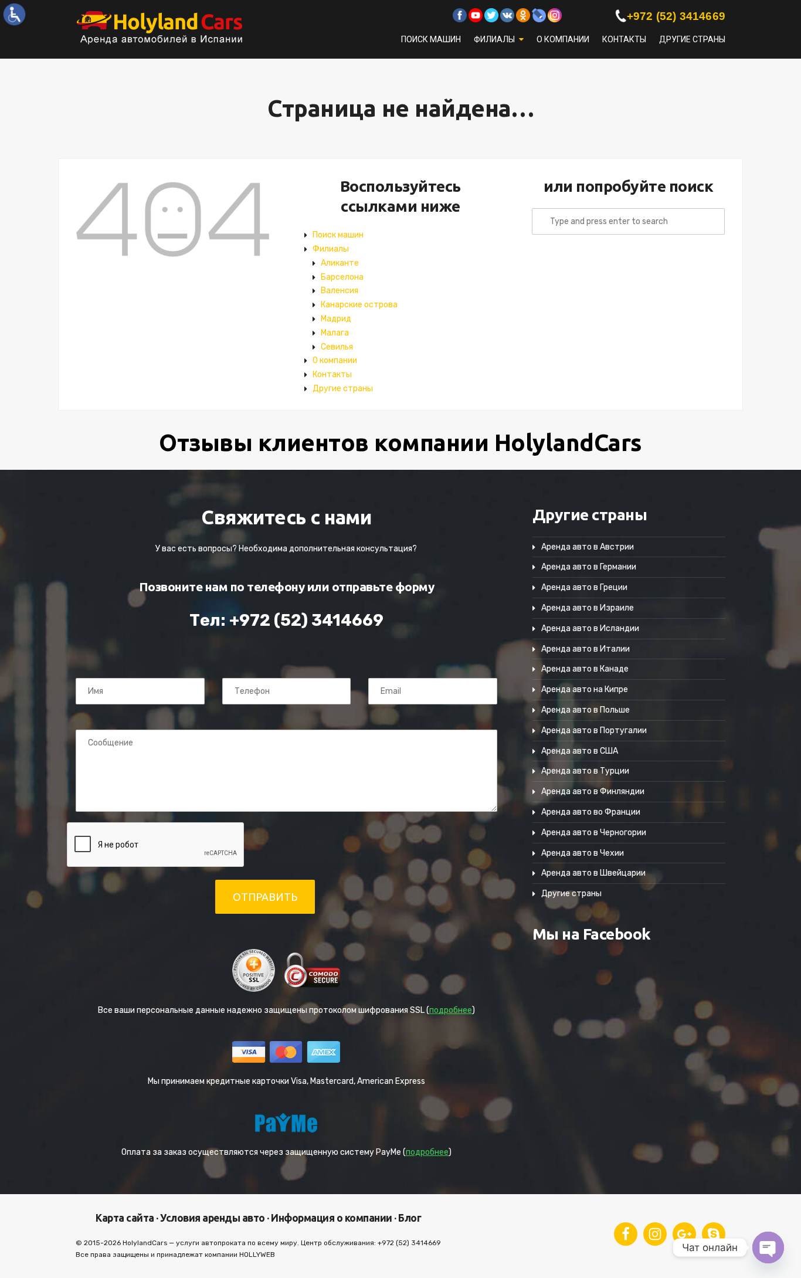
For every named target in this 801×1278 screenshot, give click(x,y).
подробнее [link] (450, 1010)
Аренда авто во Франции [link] (590, 812)
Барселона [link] (342, 277)
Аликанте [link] (340, 263)
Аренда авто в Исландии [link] (590, 628)
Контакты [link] (624, 39)
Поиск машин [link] (431, 39)
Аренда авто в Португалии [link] (594, 730)
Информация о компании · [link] (332, 1217)
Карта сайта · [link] (127, 1217)
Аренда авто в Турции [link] (585, 771)
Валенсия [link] (339, 291)
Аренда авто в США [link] (579, 751)
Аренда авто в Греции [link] (584, 587)
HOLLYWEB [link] (257, 1254)
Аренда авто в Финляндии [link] (592, 791)
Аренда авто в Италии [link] (585, 649)
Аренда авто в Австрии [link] (587, 547)
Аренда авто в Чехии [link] (582, 853)
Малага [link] (335, 333)
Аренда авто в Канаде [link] (585, 669)
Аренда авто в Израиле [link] (587, 608)
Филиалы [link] (494, 39)
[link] (14, 14)
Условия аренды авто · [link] (213, 1217)
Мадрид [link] (336, 319)
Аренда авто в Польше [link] (585, 710)
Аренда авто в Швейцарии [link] (593, 873)
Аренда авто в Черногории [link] (593, 833)
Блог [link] (409, 1217)
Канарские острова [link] (359, 305)
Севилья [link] (337, 347)
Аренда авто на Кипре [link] (584, 689)
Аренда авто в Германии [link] (588, 567)
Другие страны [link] (692, 39)
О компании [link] (563, 39)
